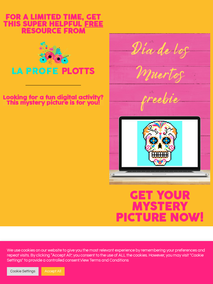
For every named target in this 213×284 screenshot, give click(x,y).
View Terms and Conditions (104, 260)
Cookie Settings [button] (22, 271)
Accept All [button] (53, 271)
